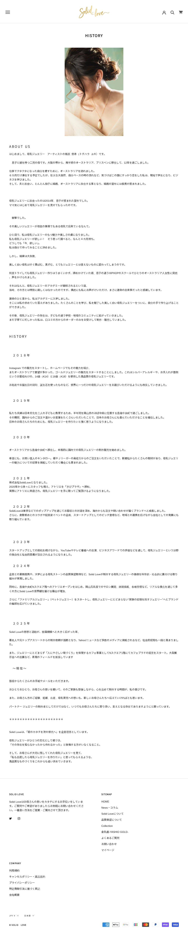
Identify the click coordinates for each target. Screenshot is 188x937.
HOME (105, 801)
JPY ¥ (12, 915)
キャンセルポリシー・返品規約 (27, 876)
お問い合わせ (109, 844)
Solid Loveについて (112, 813)
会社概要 (14, 894)
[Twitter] (10, 818)
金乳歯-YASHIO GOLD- (114, 831)
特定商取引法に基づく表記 (24, 888)
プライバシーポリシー (22, 882)
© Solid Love (17, 924)
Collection (107, 825)
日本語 (27, 915)
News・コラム (109, 807)
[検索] (172, 12)
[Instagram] (19, 818)
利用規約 (14, 870)
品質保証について (111, 819)
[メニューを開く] (8, 12)
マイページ (107, 850)
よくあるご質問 (110, 838)
